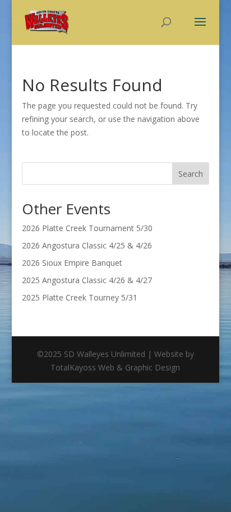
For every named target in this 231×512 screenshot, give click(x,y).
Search (190, 173)
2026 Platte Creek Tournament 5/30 (87, 228)
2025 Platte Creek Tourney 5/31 (79, 297)
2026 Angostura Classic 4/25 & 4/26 (87, 245)
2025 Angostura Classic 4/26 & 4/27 (87, 280)
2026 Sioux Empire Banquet (72, 262)
